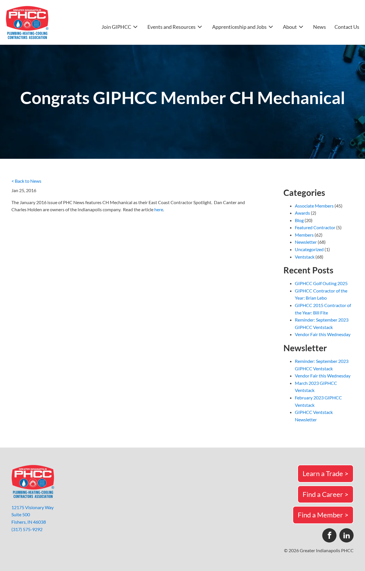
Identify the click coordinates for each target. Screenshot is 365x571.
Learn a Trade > (325, 473)
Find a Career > (325, 494)
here (158, 209)
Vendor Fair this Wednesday (322, 334)
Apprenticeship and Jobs (239, 27)
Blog (299, 220)
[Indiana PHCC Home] (27, 22)
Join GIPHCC (116, 27)
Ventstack (305, 256)
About (290, 27)
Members (304, 234)
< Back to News (26, 181)
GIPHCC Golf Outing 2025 (321, 283)
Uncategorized (309, 249)
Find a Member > (323, 515)
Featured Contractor (315, 227)
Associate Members (314, 205)
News (319, 27)
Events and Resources (171, 27)
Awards (302, 213)
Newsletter (306, 242)
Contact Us (346, 27)
